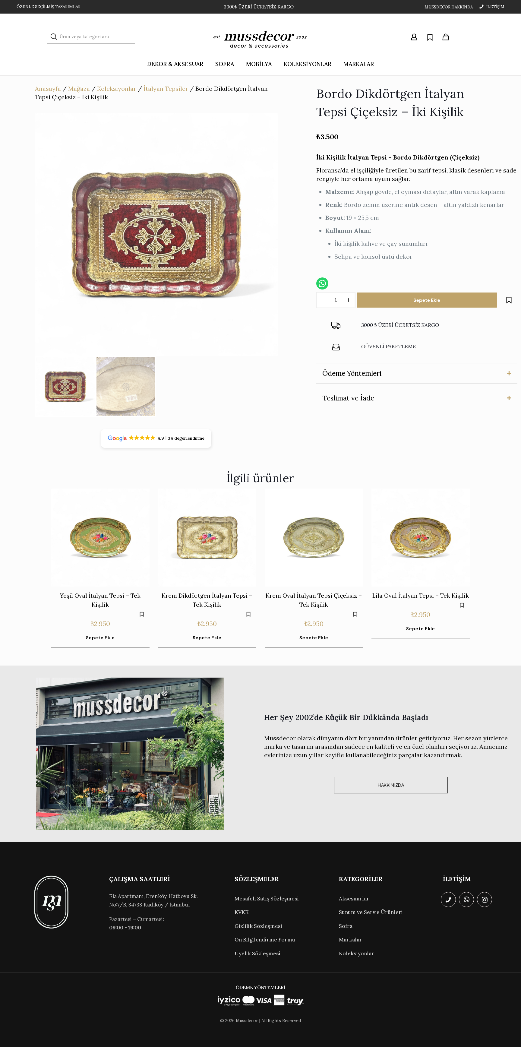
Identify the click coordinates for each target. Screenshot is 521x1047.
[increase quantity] (348, 300)
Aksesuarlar (354, 898)
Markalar (350, 939)
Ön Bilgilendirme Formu (265, 939)
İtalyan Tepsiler (166, 88)
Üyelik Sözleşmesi (257, 953)
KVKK (242, 912)
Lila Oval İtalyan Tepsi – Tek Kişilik (420, 595)
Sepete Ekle (426, 300)
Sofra (345, 926)
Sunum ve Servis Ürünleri (371, 912)
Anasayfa (48, 88)
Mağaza (79, 88)
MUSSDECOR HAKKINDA (449, 7)
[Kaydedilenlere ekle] (508, 300)
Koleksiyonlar (116, 88)
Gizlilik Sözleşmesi (258, 926)
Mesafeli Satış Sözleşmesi (267, 898)
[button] (416, 373)
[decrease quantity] (323, 300)
